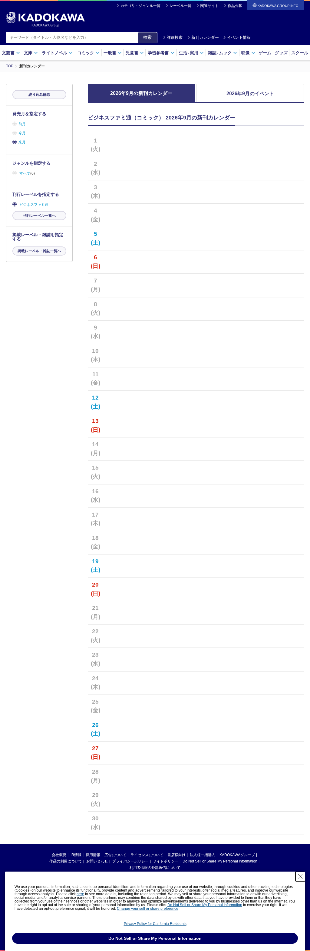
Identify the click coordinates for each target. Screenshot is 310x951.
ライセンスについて (146, 855)
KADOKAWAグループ (237, 855)
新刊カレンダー (205, 37)
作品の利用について (65, 861)
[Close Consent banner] (300, 876)
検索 (147, 37)
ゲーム (265, 52)
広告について (115, 855)
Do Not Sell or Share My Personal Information (220, 861)
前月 (22, 124)
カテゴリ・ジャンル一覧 (140, 6)
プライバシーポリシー (130, 861)
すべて (24, 173)
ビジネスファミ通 (33, 205)
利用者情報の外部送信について (155, 868)
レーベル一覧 (180, 6)
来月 (22, 142)
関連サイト (209, 6)
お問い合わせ (97, 861)
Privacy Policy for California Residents (155, 924)
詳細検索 (175, 37)
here (80, 894)
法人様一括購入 (202, 855)
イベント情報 (239, 37)
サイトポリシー (165, 861)
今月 (22, 133)
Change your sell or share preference (147, 908)
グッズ (281, 52)
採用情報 (93, 855)
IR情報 (76, 855)
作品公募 (235, 6)
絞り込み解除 (39, 94)
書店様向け (176, 855)
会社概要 (59, 855)
